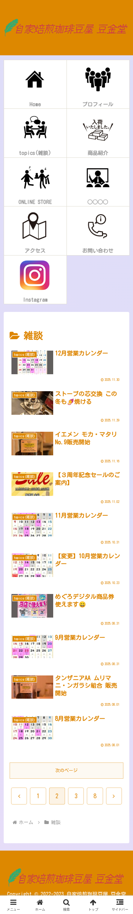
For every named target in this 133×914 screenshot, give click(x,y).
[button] (118, 797)
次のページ (66, 770)
